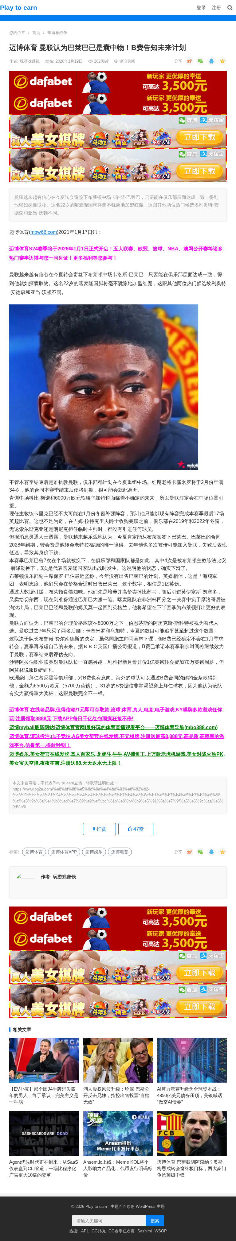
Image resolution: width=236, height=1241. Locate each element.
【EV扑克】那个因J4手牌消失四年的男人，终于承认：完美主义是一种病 (43, 1095)
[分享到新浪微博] (189, 61)
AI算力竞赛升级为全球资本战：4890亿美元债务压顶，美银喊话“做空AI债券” (189, 1095)
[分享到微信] (200, 61)
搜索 (155, 1220)
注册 (216, 7)
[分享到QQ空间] (222, 61)
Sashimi (144, 1231)
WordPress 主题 (150, 1206)
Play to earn (18, 7)
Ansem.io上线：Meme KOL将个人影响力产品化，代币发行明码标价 (117, 1168)
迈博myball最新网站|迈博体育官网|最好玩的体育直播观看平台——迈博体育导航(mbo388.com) (113, 727)
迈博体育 (34, 851)
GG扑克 (99, 1231)
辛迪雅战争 (57, 32)
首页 (36, 32)
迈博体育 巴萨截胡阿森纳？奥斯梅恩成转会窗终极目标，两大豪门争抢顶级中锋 (191, 1168)
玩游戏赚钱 (30, 61)
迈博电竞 (119, 851)
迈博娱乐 (94, 851)
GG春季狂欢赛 (121, 1231)
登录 (201, 7)
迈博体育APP (64, 851)
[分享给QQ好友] (211, 61)
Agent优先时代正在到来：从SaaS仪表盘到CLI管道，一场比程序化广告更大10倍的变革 (43, 1168)
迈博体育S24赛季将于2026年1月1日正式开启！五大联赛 (71, 248)
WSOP (161, 1231)
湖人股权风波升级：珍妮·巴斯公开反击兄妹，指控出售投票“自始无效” (116, 1095)
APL (85, 1231)
